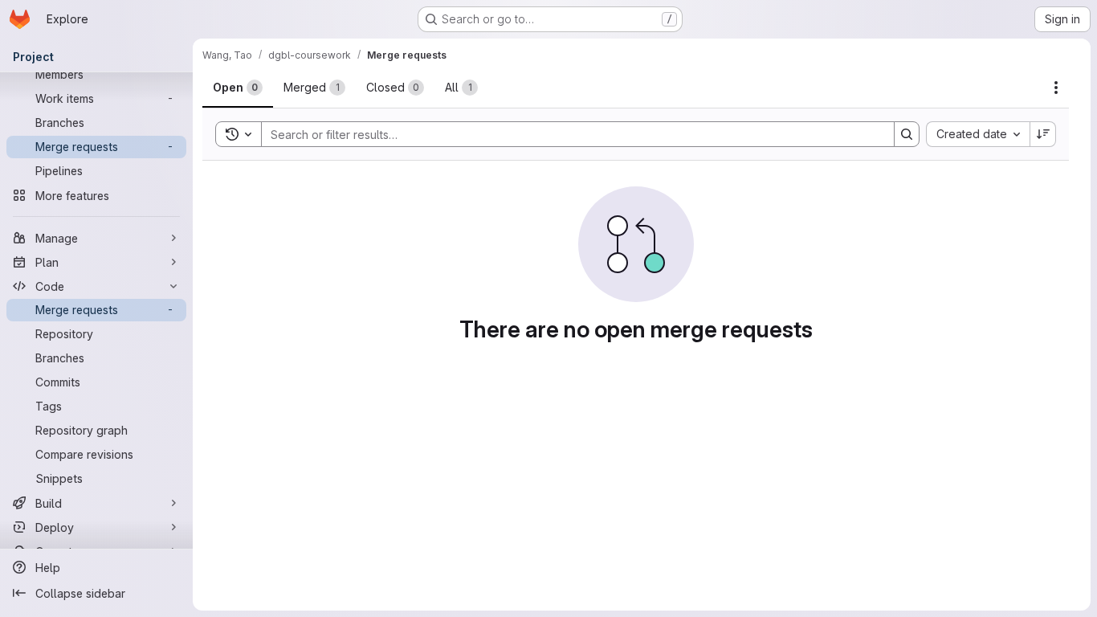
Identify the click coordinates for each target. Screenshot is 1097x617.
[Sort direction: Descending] (1043, 134)
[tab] (237, 87)
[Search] (907, 134)
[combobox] (978, 134)
